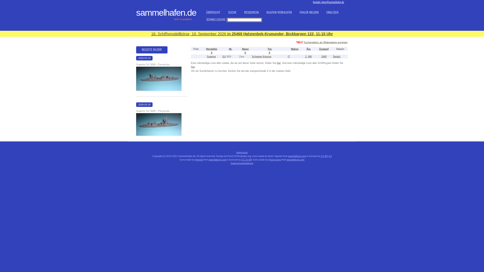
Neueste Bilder (152, 49)
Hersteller (211, 49)
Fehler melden (309, 12)
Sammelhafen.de (166, 13)
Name (245, 49)
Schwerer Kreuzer (261, 56)
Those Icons (274, 159)
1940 (324, 56)
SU (224, 56)
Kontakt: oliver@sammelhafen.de (328, 2)
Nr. (230, 49)
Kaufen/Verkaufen (279, 12)
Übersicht (213, 12)
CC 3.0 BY (246, 159)
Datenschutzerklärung (242, 163)
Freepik (199, 159)
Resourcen (251, 12)
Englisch (333, 12)
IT (289, 56)
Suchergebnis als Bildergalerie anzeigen (325, 42)
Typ (270, 49)
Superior (211, 56)
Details (337, 56)
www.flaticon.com (297, 156)
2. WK (308, 56)
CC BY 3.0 (326, 156)
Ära (308, 49)
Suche (232, 12)
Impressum (242, 152)
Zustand (324, 49)
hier (279, 63)
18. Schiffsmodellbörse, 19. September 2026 (242, 34)
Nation (295, 49)
